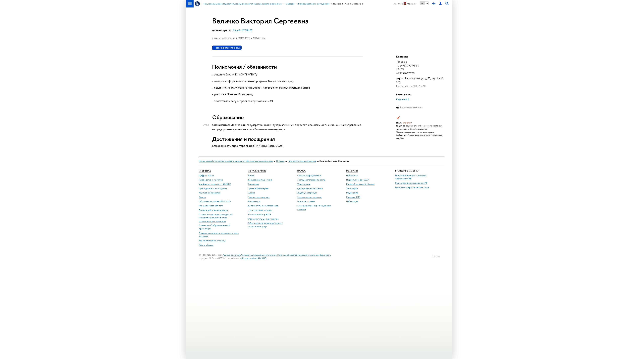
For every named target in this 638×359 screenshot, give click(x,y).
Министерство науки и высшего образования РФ (410, 177)
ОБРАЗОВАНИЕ (257, 170)
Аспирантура (254, 201)
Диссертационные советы (310, 188)
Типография (352, 188)
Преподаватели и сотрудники (302, 161)
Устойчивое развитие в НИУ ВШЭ (215, 184)
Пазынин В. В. (403, 99)
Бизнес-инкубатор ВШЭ (259, 214)
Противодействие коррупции (213, 210)
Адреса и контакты (232, 254)
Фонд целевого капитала (211, 205)
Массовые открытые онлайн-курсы (412, 187)
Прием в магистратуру (258, 197)
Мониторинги (303, 184)
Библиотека (352, 175)
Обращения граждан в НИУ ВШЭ (215, 201)
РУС (422, 3)
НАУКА (301, 170)
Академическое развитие (309, 197)
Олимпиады (253, 184)
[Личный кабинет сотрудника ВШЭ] (440, 3)
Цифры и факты (206, 175)
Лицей (251, 175)
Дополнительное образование (263, 205)
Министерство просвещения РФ (411, 182)
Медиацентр (352, 192)
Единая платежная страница (212, 240)
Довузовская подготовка (260, 179)
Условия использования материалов (259, 254)
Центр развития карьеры (260, 210)
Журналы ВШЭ (353, 197)
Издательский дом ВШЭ (357, 179)
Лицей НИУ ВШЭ (242, 30)
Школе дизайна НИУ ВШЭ (253, 258)
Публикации (352, 201)
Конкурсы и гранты (306, 201)
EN (427, 3)
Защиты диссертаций (307, 192)
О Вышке (280, 161)
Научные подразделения (309, 175)
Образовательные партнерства (263, 218)
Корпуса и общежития (209, 192)
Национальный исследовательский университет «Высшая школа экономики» (236, 161)
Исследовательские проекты (311, 179)
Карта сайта (325, 254)
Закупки (202, 197)
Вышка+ (251, 192)
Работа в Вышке (206, 244)
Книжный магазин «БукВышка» (360, 184)
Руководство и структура (211, 179)
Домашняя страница (228, 47)
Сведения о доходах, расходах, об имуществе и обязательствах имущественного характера (215, 218)
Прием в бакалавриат (258, 188)
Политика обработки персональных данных (298, 254)
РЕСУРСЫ (352, 170)
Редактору (436, 256)
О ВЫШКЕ (205, 170)
